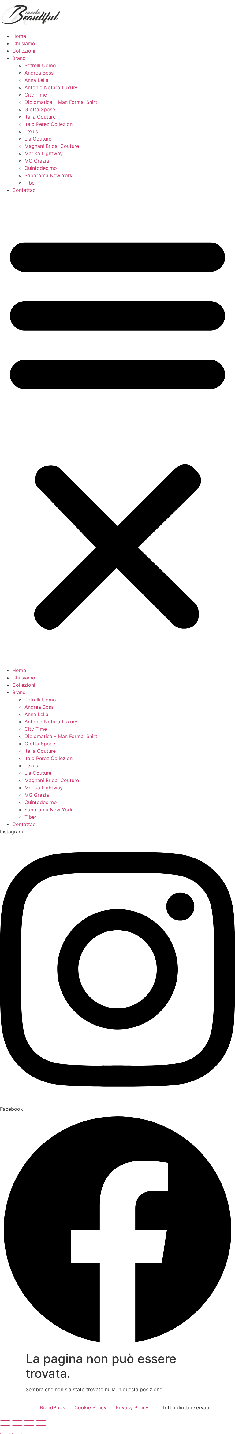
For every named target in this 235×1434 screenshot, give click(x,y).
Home (19, 36)
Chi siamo (23, 43)
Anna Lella (36, 80)
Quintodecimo (40, 168)
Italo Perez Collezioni (49, 124)
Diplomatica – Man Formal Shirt (60, 102)
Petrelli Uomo (40, 65)
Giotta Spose (39, 109)
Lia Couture (37, 139)
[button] (117, 430)
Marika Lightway (43, 153)
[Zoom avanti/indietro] (5, 1423)
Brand (19, 58)
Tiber (30, 183)
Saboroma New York (48, 175)
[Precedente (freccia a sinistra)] (5, 1431)
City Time (35, 95)
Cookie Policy (90, 1407)
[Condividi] (29, 1423)
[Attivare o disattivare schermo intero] (17, 1423)
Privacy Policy (132, 1407)
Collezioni (23, 51)
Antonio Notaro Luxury (50, 87)
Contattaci (24, 190)
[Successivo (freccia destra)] (17, 1431)
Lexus (31, 131)
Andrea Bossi (39, 73)
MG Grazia (36, 161)
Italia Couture (40, 117)
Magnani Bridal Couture (51, 146)
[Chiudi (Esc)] (41, 1423)
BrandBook (52, 1407)
